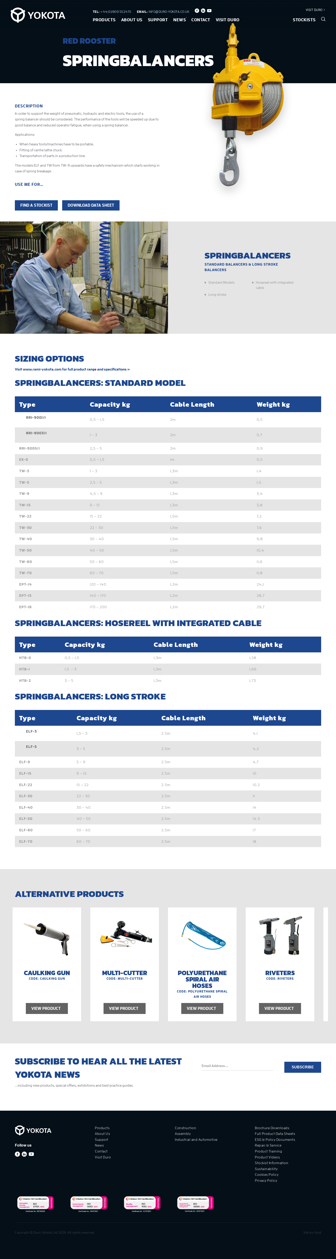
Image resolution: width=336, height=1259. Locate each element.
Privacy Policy (266, 1180)
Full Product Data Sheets (275, 1134)
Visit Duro (314, 9)
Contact (200, 20)
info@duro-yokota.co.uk (169, 11)
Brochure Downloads (272, 1128)
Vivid (317, 1232)
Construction (185, 1128)
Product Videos (267, 1157)
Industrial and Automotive (196, 1140)
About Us (131, 20)
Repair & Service (268, 1145)
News (179, 20)
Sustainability (266, 1169)
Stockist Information (271, 1163)
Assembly (183, 1134)
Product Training (268, 1151)
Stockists (304, 20)
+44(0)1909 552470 (115, 11)
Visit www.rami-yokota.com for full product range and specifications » (72, 369)
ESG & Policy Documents (275, 1140)
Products (104, 20)
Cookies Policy (266, 1174)
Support (158, 20)
